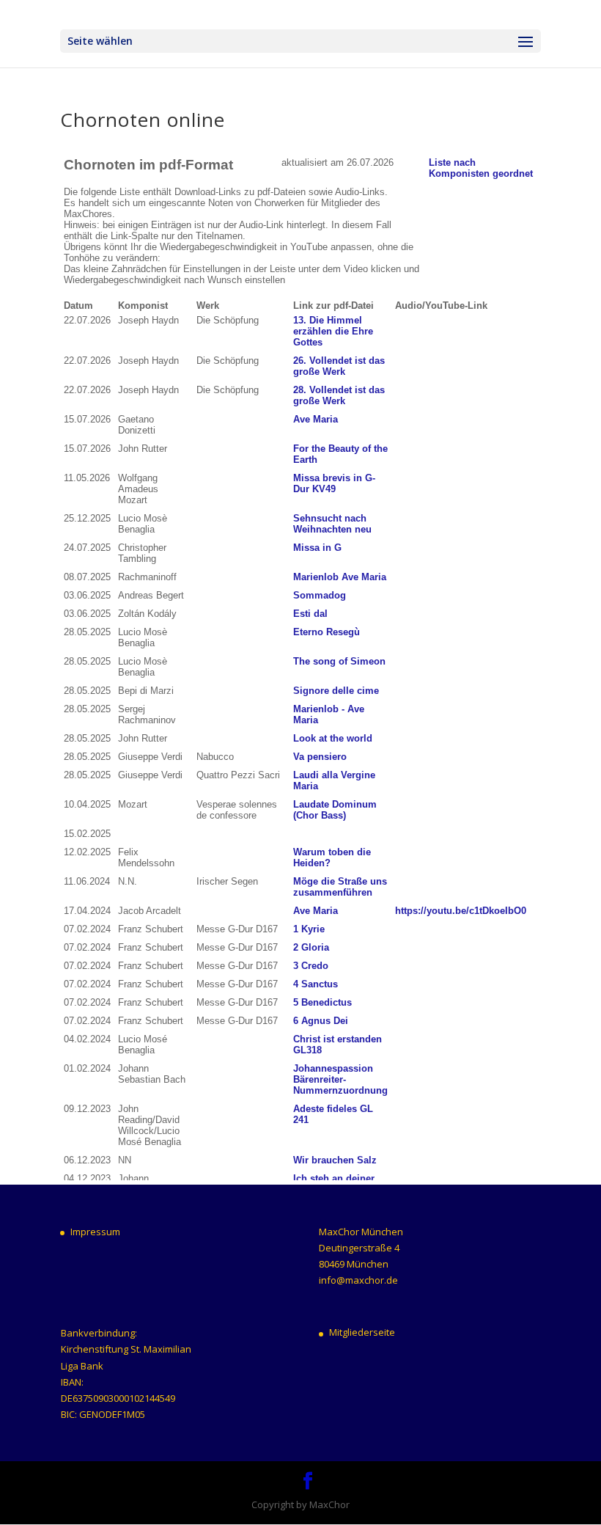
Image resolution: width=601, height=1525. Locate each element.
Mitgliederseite (362, 1332)
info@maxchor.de (358, 1280)
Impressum (95, 1231)
